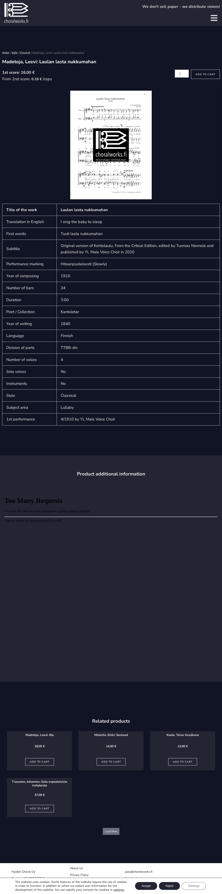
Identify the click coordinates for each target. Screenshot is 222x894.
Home (5, 53)
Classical (25, 53)
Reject (169, 886)
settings (118, 890)
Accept (146, 886)
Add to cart (205, 74)
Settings (193, 886)
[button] (111, 831)
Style (14, 53)
